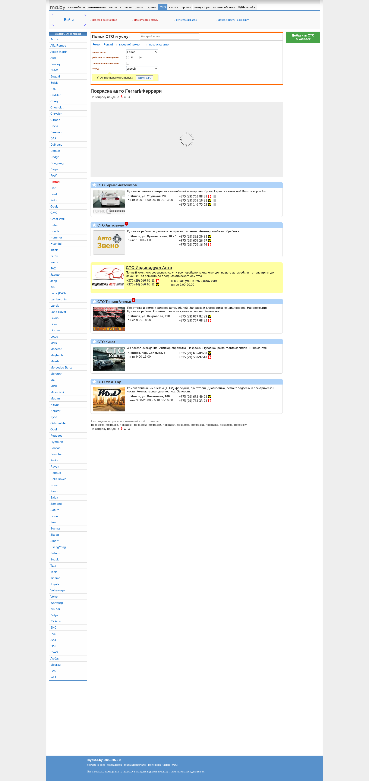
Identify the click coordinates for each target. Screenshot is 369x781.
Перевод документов (104, 19)
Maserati (56, 349)
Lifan (53, 324)
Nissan (55, 404)
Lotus (54, 336)
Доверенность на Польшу (233, 19)
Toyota (54, 584)
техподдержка (114, 764)
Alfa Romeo (58, 45)
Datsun (55, 150)
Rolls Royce (58, 479)
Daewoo (56, 132)
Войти (69, 20)
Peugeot (56, 435)
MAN (53, 342)
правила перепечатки (135, 764)
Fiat (53, 188)
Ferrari (55, 181)
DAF (53, 138)
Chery (54, 101)
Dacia (54, 126)
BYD (53, 89)
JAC (53, 268)
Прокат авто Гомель (145, 19)
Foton (54, 200)
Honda (54, 231)
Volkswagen (58, 590)
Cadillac (55, 95)
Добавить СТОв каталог (303, 37)
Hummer (56, 237)
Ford (53, 194)
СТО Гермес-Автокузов (117, 185)
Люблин (55, 658)
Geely (54, 206)
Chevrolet (56, 107)
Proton (54, 460)
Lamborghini (58, 299)
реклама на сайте (96, 764)
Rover (54, 485)
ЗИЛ (53, 646)
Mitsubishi (57, 392)
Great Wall (57, 219)
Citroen (55, 119)
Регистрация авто (186, 19)
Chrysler (56, 113)
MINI (53, 386)
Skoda (54, 534)
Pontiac (55, 448)
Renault (55, 472)
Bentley (55, 64)
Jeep (53, 280)
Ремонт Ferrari (102, 44)
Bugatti (55, 76)
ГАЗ (53, 633)
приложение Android (159, 764)
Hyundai (56, 243)
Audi (53, 58)
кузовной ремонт (131, 44)
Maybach (56, 355)
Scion (54, 516)
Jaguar (55, 274)
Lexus (54, 318)
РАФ (53, 671)
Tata (53, 565)
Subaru (55, 553)
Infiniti (54, 250)
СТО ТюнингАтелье (114, 302)
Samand (56, 503)
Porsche (56, 454)
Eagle (54, 169)
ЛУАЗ (54, 652)
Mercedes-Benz (61, 367)
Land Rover (58, 311)
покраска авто (159, 44)
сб (131, 57)
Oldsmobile (58, 423)
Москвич (56, 664)
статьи (174, 764)
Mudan (55, 398)
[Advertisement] (303, 599)
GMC (53, 212)
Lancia (54, 305)
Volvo (54, 596)
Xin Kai (55, 609)
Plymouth (56, 441)
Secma (55, 528)
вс (141, 57)
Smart (54, 541)
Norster (55, 410)
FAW (53, 175)
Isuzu (54, 256)
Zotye (54, 615)
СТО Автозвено (110, 225)
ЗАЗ (53, 640)
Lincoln (55, 330)
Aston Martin (58, 51)
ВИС (53, 627)
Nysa (53, 417)
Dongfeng (57, 163)
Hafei (53, 225)
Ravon (54, 466)
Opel (53, 429)
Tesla (53, 571)
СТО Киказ (106, 342)
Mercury (56, 373)
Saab (53, 491)
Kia (52, 287)
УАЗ (53, 677)
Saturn (54, 510)
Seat (53, 522)
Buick (54, 82)
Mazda (55, 361)
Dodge (54, 157)
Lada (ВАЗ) (58, 293)
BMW (54, 70)
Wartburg (56, 602)
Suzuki (54, 559)
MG (52, 380)
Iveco (54, 262)
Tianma (55, 578)
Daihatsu (56, 144)
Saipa (54, 497)
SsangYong (58, 547)
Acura (54, 39)
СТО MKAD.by (109, 382)
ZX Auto (55, 621)
